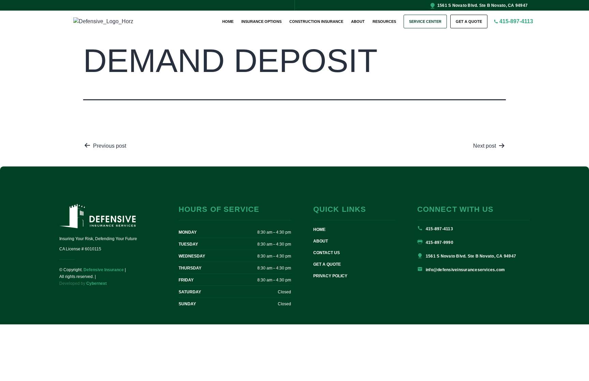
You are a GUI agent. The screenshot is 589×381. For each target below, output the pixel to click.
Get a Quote (469, 21)
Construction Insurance (316, 21)
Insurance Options (261, 21)
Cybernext (96, 283)
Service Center (425, 21)
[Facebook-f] (58, 5)
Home (227, 21)
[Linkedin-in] (64, 5)
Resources (384, 21)
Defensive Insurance (104, 269)
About (358, 21)
